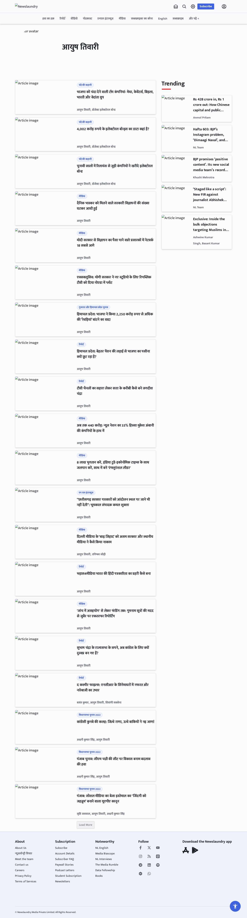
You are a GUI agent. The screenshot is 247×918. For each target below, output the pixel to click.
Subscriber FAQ (64, 859)
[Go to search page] (184, 6)
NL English (101, 848)
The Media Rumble (106, 864)
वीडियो (74, 18)
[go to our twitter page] (149, 848)
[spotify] (158, 865)
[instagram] (140, 857)
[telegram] (140, 865)
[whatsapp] (149, 874)
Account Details (64, 853)
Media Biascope (105, 853)
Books (99, 875)
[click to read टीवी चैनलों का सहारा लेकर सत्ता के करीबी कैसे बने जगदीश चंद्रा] (45, 394)
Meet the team (24, 859)
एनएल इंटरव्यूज (105, 18)
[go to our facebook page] (140, 848)
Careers (19, 870)
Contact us (21, 864)
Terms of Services (25, 881)
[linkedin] (149, 865)
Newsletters (62, 881)
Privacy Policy (23, 875)
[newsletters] (176, 6)
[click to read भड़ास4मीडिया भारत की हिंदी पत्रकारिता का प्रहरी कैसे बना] (45, 579)
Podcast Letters (64, 870)
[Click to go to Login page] (224, 6)
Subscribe (206, 6)
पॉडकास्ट (87, 18)
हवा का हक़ (48, 18)
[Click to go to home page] (29, 6)
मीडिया (122, 18)
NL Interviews (103, 859)
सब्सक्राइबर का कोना (142, 18)
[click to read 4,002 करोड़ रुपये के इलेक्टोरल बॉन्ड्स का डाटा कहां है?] (45, 134)
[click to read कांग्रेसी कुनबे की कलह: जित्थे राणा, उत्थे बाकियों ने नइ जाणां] (45, 727)
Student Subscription (68, 875)
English (162, 18)
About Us (20, 848)
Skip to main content (32, 29)
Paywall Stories (64, 864)
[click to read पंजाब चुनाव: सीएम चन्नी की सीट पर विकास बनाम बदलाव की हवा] (45, 764)
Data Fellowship (105, 870)
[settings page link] (193, 6)
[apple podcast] (158, 857)
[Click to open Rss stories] (149, 857)
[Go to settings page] (235, 906)
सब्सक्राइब (178, 18)
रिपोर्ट (62, 18)
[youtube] (158, 848)
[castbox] (140, 874)
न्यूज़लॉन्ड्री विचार (23, 853)
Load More (85, 824)
